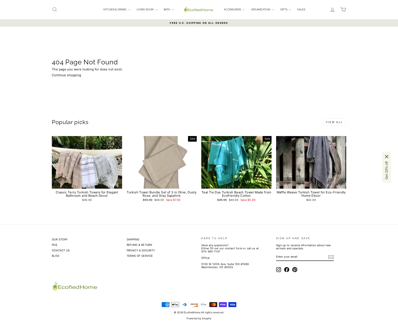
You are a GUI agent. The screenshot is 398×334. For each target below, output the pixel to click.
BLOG (55, 255)
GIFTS (284, 9)
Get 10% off (386, 170)
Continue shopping (66, 75)
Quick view (87, 184)
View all (334, 122)
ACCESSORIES (233, 9)
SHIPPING (133, 239)
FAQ (54, 244)
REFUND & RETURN (139, 244)
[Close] (386, 156)
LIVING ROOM (145, 9)
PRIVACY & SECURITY (141, 250)
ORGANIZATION (261, 9)
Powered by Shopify (199, 318)
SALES (301, 9)
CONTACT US (61, 250)
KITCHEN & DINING (115, 9)
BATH (167, 9)
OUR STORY (60, 239)
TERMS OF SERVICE (140, 255)
